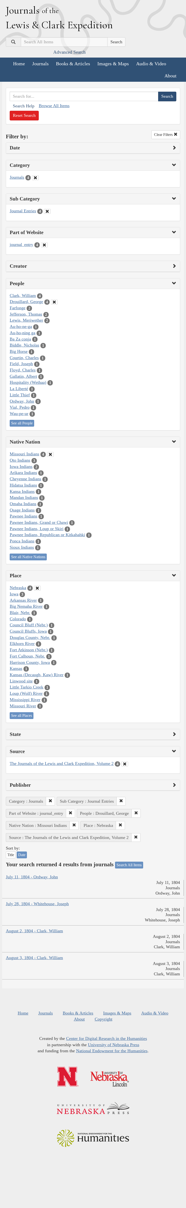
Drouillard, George (26, 301)
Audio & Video (151, 63)
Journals (40, 63)
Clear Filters (164, 135)
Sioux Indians (22, 547)
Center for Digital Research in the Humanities (106, 1038)
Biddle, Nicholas (24, 345)
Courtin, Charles (24, 357)
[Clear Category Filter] (35, 177)
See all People (22, 423)
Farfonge (17, 307)
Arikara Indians (23, 472)
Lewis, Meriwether (26, 320)
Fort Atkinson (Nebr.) (29, 649)
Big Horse (19, 351)
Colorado (18, 618)
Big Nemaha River (26, 606)
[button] (50, 801)
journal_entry (21, 244)
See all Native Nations (28, 557)
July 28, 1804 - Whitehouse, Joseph (37, 903)
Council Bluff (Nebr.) (29, 625)
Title (10, 855)
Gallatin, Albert (23, 376)
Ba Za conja (20, 339)
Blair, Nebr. (20, 612)
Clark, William (23, 295)
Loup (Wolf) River (26, 693)
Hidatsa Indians (23, 485)
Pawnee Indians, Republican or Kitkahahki (47, 534)
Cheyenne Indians (25, 478)
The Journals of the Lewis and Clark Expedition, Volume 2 (62, 763)
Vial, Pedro (20, 407)
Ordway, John (22, 401)
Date (21, 855)
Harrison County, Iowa (30, 662)
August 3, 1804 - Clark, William (34, 957)
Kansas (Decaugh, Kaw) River (36, 674)
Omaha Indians (23, 503)
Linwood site (21, 681)
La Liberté (19, 388)
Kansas (16, 668)
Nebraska (18, 587)
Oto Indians (20, 460)
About (170, 75)
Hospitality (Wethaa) (28, 382)
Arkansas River (23, 600)
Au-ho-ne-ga (21, 326)
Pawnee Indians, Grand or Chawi (39, 522)
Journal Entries (23, 210)
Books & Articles (73, 63)
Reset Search (24, 115)
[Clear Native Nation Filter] (50, 454)
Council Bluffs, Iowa (28, 631)
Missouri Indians (24, 454)
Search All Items (129, 865)
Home (19, 63)
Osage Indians (22, 510)
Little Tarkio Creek (26, 687)
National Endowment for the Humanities (111, 1050)
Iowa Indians (21, 466)
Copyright (103, 1019)
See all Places (21, 715)
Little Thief (20, 395)
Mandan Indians (24, 497)
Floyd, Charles (23, 370)
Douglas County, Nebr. (30, 637)
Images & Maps (113, 63)
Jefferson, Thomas (26, 314)
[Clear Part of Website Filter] (44, 245)
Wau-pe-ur (19, 413)
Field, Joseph (21, 363)
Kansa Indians (22, 491)
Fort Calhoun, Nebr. (27, 656)
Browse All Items (54, 105)
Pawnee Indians (23, 516)
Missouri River (23, 706)
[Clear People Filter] (54, 302)
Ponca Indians (22, 541)
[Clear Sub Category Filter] (47, 211)
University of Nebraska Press (113, 1044)
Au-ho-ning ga (22, 332)
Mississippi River (25, 699)
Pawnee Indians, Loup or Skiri (36, 528)
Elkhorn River (22, 643)
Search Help (23, 106)
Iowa (14, 594)
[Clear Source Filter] (124, 764)
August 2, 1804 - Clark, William (34, 930)
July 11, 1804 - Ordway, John (32, 877)
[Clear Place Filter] (37, 588)
